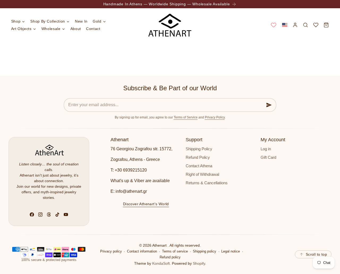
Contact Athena (199, 166)
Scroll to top (316, 254)
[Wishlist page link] (273, 25)
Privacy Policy (215, 117)
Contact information (142, 251)
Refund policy (170, 257)
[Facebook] (32, 214)
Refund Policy (198, 157)
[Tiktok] (57, 214)
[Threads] (49, 214)
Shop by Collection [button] (47, 21)
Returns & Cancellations (207, 183)
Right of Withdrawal (202, 174)
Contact (93, 29)
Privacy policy (111, 251)
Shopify (199, 263)
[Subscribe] (269, 105)
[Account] (295, 25)
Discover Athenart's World (146, 204)
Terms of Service (186, 117)
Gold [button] (97, 21)
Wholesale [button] (51, 29)
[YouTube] (66, 214)
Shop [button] (16, 21)
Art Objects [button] (21, 29)
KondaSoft (161, 263)
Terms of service (175, 251)
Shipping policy (204, 251)
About (75, 29)
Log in (266, 149)
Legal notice (230, 251)
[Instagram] (40, 214)
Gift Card (268, 157)
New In (81, 21)
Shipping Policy (199, 149)
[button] (284, 25)
